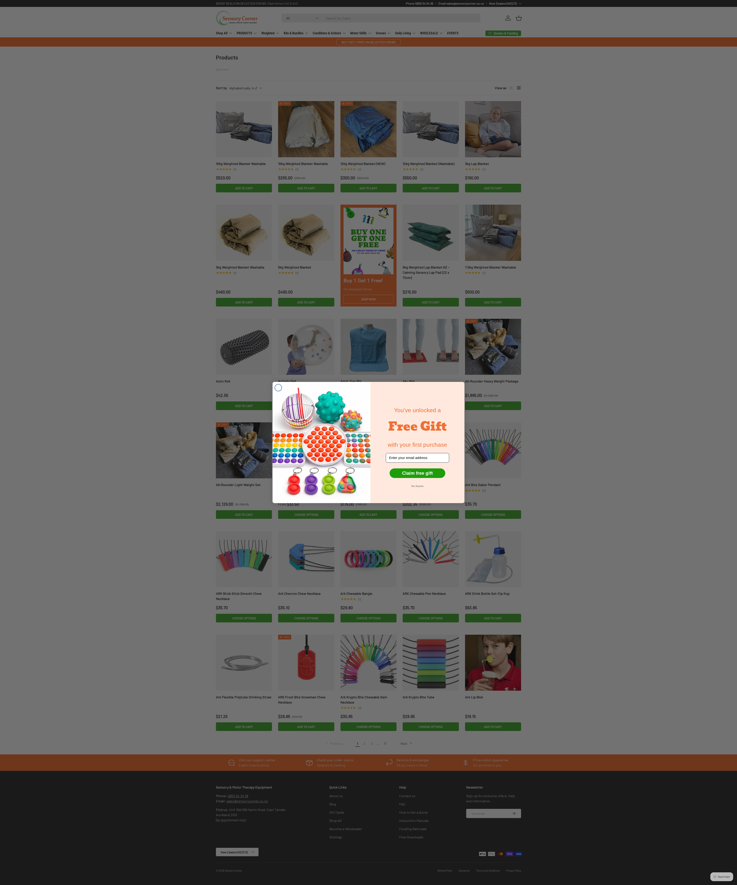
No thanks (417, 486)
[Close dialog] (278, 387)
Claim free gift (417, 473)
